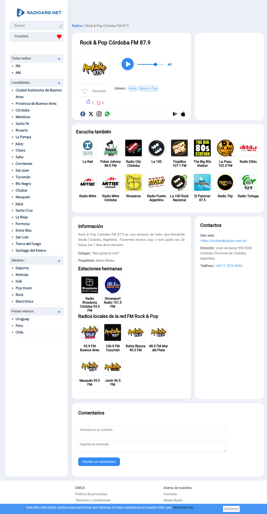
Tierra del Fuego (28, 243)
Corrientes (24, 163)
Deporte (22, 268)
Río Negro (23, 183)
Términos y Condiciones (93, 500)
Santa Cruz (24, 210)
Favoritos (21, 36)
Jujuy (19, 143)
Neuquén (23, 197)
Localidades (21, 83)
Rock (19, 294)
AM (18, 72)
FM (18, 66)
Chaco (20, 150)
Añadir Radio (173, 500)
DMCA (80, 488)
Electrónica (24, 301)
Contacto (170, 494)
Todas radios (21, 58)
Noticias (22, 274)
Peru (19, 325)
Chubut (21, 190)
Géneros (18, 260)
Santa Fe (22, 123)
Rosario (22, 130)
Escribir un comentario (99, 462)
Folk (19, 281)
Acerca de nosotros (178, 488)
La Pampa (23, 137)
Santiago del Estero (31, 250)
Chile (19, 332)
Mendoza (23, 117)
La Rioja (22, 217)
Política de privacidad (91, 494)
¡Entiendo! (231, 509)
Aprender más (183, 507)
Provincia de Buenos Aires (36, 103)
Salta (19, 157)
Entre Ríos (24, 230)
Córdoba (22, 110)
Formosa (23, 223)
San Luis (22, 237)
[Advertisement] (168, 10)
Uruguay (22, 319)
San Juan (22, 170)
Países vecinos (23, 311)
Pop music (24, 288)
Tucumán (23, 177)
